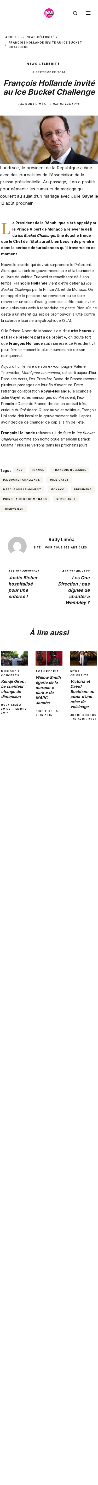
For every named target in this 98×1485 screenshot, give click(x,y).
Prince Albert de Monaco (25, 499)
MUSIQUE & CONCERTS (10, 673)
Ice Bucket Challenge (21, 479)
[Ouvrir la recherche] (75, 13)
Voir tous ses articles (66, 547)
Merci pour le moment (22, 489)
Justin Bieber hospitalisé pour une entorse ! (23, 584)
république (66, 499)
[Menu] (88, 13)
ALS (19, 469)
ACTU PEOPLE (47, 671)
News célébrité (41, 37)
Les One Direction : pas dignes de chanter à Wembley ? (74, 587)
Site (37, 547)
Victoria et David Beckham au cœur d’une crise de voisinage (82, 694)
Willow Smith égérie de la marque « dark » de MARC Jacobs (48, 690)
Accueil (12, 37)
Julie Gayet (59, 479)
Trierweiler (13, 508)
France (38, 469)
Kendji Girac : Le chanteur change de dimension (13, 689)
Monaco (58, 489)
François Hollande (70, 469)
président (82, 489)
